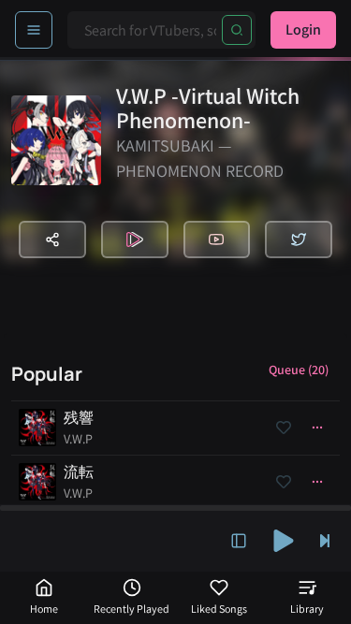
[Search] (237, 30)
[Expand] (238, 540)
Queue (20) (299, 369)
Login (303, 29)
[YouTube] (217, 239)
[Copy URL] (52, 239)
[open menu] (33, 30)
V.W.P (78, 438)
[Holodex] (134, 239)
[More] (317, 428)
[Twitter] (298, 239)
